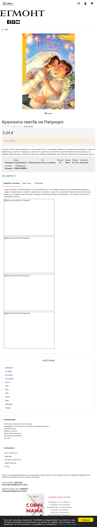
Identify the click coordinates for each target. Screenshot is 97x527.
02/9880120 (24, 489)
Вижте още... (27, 183)
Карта (25, 484)
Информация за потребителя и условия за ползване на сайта (26, 426)
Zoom (49, 113)
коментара (16, 126)
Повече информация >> (69, 524)
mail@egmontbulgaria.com (11, 491)
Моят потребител (11, 453)
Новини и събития (10, 431)
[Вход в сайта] (85, 3)
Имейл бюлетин (10, 463)
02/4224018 (18, 482)
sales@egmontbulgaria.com (12, 484)
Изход (7, 466)
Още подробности (9, 176)
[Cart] (92, 3)
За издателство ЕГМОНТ (13, 436)
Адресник (8, 456)
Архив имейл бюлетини (12, 433)
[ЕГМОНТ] (22, 13)
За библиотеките (10, 429)
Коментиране (28, 126)
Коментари (39, 183)
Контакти (7, 438)
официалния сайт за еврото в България (25, 477)
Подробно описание (11, 183)
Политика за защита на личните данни (18, 424)
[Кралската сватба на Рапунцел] (48, 71)
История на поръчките (13, 459)
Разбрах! (86, 519)
